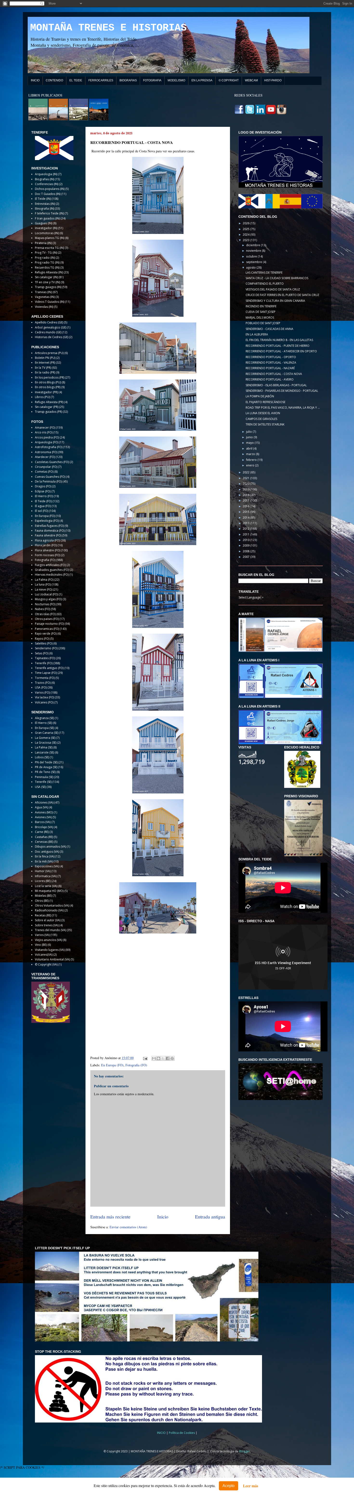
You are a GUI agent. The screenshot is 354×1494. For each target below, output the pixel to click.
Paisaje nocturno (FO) (49, 624)
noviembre (254, 251)
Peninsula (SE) (44, 777)
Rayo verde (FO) (46, 633)
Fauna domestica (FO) (50, 530)
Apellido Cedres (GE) (49, 322)
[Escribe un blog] (158, 1058)
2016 (246, 506)
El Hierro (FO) (44, 496)
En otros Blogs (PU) (48, 382)
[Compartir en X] (163, 1058)
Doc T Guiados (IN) (47, 194)
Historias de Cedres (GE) (51, 337)
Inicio (162, 1216)
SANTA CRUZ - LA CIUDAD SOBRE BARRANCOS (277, 278)
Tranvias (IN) (43, 292)
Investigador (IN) (46, 228)
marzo (251, 454)
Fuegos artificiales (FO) (50, 565)
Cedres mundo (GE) (48, 332)
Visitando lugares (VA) (50, 950)
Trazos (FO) (43, 683)
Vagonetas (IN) (45, 297)
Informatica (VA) (46, 876)
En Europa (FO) (112, 1065)
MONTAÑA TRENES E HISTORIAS (108, 28)
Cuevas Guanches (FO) (50, 477)
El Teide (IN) (43, 199)
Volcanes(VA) (43, 955)
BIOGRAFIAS (128, 80)
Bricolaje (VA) (44, 827)
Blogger (244, 1451)
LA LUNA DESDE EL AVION (263, 413)
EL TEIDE (75, 80)
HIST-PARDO (273, 80)
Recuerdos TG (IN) (47, 267)
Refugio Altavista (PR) (49, 402)
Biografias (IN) (44, 179)
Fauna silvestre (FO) (48, 535)
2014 (246, 517)
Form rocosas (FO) (47, 555)
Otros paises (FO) (47, 619)
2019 (246, 489)
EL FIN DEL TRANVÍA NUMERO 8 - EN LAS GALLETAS (279, 340)
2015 (246, 512)
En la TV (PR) (43, 368)
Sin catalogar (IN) (46, 277)
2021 (246, 478)
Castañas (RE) (44, 837)
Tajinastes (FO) (45, 658)
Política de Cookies (182, 1433)
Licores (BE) (43, 881)
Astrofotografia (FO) (48, 447)
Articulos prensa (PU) (49, 353)
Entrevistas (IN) (45, 204)
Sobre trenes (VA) (47, 925)
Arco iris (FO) (43, 432)
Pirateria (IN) (43, 243)
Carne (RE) (42, 832)
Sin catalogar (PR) (46, 407)
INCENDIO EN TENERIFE (261, 306)
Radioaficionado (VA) (49, 910)
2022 (246, 472)
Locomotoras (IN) (47, 233)
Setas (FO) (41, 653)
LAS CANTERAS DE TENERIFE (264, 272)
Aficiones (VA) (44, 802)
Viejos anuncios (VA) (48, 940)
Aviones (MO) (44, 812)
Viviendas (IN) (44, 307)
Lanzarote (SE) (44, 752)
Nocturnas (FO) (45, 604)
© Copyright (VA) (46, 964)
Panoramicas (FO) (47, 629)
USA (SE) (40, 787)
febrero (251, 460)
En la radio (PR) (45, 372)
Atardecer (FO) (45, 457)
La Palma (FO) (44, 580)
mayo (250, 443)
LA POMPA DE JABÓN (260, 396)
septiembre (254, 262)
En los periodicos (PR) (49, 377)
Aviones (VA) (43, 817)
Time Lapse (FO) (46, 673)
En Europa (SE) (44, 728)
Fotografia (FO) (136, 1065)
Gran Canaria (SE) (46, 733)
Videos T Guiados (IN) (49, 302)
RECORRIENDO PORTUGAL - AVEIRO (270, 379)
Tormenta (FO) (45, 678)
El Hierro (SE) (43, 723)
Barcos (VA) (43, 822)
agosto (251, 267)
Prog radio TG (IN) (47, 262)
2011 (246, 534)
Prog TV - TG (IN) (46, 253)
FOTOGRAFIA (152, 80)
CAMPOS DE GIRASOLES (261, 419)
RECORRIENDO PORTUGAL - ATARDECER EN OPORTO (281, 351)
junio (250, 437)
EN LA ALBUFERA (257, 334)
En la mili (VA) (44, 861)
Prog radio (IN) (45, 258)
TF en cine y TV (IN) (47, 282)
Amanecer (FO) (45, 427)
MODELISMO (176, 80)
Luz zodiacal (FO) (46, 594)
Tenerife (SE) (43, 782)
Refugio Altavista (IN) (49, 272)
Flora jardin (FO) (46, 545)
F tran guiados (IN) (47, 218)
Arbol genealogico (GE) (50, 327)
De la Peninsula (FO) (48, 481)
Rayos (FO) (42, 639)
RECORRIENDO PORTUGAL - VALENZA (271, 363)
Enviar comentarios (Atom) (128, 1227)
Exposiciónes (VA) (47, 866)
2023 (246, 240)
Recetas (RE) (43, 915)
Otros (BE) (42, 901)
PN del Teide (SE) (46, 762)
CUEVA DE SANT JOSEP (260, 312)
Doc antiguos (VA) (47, 852)
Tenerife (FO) (43, 663)
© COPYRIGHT (229, 80)
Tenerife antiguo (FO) (49, 668)
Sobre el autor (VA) (47, 920)
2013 (246, 523)
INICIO (35, 80)
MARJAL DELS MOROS (260, 318)
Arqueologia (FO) (46, 442)
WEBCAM (251, 80)
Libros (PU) (42, 397)
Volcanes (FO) (44, 702)
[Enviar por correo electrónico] (153, 1058)
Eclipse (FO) (43, 491)
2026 (246, 223)
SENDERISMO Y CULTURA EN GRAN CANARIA (275, 301)
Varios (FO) (42, 692)
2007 (246, 557)
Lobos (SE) (42, 757)
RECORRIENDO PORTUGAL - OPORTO (271, 357)
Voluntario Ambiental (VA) (52, 959)
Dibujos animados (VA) (50, 846)
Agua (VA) (41, 807)
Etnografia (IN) (44, 208)
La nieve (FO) (43, 589)
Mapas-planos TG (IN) (49, 238)
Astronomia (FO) (46, 452)
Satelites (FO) (43, 643)
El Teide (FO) (43, 501)
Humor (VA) (43, 871)
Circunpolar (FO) (46, 467)
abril (249, 448)
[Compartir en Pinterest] (172, 1058)
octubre (252, 256)
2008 (246, 551)
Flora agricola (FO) (47, 540)
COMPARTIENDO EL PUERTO (265, 284)
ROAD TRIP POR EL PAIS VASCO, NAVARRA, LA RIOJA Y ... (283, 408)
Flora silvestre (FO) (47, 550)
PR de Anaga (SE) (46, 767)
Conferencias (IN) (46, 184)
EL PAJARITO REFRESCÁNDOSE (265, 402)
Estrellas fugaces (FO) (49, 526)
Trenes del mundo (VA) (50, 930)
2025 (246, 229)
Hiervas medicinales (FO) (52, 575)
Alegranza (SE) (44, 718)
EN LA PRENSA (201, 80)
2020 (246, 484)
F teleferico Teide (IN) (49, 213)
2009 (246, 545)
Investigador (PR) (46, 392)
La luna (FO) (43, 584)
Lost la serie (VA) (46, 886)
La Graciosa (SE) (45, 743)
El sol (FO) (41, 511)
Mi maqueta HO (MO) (49, 891)
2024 (246, 234)
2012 (246, 529)
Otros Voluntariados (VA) (52, 905)
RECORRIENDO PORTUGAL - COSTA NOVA (274, 374)
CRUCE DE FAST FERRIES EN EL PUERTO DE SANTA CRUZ (282, 295)
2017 (246, 500)
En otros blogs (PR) (47, 387)
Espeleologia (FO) (47, 521)
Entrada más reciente (110, 1216)
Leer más (250, 1486)
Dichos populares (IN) (50, 189)
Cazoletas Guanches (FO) (52, 462)
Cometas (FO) (44, 472)
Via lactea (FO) (44, 697)
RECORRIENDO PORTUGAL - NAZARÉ (270, 368)
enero (250, 465)
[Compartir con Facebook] (167, 1058)
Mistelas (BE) (43, 896)
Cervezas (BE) (44, 842)
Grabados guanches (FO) (52, 570)
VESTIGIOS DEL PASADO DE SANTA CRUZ (273, 289)
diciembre (253, 245)
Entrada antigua (210, 1216)
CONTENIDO (54, 80)
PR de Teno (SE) (45, 772)
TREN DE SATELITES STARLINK (265, 424)
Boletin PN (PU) (45, 358)
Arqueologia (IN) (46, 174)
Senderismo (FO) (46, 648)
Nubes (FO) (42, 609)
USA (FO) (41, 687)
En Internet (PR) (45, 363)
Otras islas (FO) (45, 614)
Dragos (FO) (43, 486)
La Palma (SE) (43, 747)
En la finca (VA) (44, 856)
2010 (246, 540)
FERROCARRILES (100, 80)
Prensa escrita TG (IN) (49, 248)
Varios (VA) (42, 935)
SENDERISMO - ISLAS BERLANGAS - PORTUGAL (276, 385)
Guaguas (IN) (43, 223)
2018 (246, 495)
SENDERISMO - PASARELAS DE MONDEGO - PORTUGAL (282, 391)
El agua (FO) (43, 506)
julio (249, 432)
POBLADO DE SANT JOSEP (263, 323)
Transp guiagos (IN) (48, 287)
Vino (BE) (41, 945)
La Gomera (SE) (45, 738)
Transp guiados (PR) (48, 412)
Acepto (229, 1486)
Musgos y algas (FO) (48, 599)
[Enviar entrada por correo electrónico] (144, 1058)
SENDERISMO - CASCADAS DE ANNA (269, 329)
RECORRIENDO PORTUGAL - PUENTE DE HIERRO (277, 346)
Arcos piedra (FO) (47, 437)
